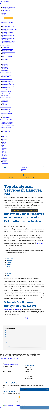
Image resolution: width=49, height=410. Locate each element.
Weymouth (5, 163)
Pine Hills (4, 154)
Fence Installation (6, 93)
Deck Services (5, 29)
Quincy (4, 157)
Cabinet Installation (7, 50)
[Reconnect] (42, 389)
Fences (4, 34)
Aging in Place (5, 25)
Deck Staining (5, 68)
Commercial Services (7, 28)
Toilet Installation (6, 117)
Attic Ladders (5, 47)
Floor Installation (6, 100)
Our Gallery (5, 14)
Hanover (4, 142)
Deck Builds (5, 64)
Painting (4, 38)
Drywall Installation (6, 75)
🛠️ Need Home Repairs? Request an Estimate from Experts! (25, 178)
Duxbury (4, 141)
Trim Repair (5, 58)
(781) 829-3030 (25, 175)
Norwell (4, 151)
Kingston (4, 146)
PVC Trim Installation (7, 56)
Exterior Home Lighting (7, 81)
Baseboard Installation (7, 49)
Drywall (4, 31)
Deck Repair (5, 67)
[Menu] (5, 167)
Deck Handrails (5, 66)
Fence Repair (5, 95)
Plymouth (4, 155)
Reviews (4, 13)
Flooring (4, 35)
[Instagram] (19, 405)
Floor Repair (5, 101)
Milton (3, 149)
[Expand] (46, 389)
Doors (3, 53)
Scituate (4, 161)
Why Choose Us (6, 10)
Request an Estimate (17, 318)
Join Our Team (28, 376)
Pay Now (43, 167)
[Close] (48, 389)
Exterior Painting (6, 109)
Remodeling (5, 41)
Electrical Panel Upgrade (8, 84)
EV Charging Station (7, 89)
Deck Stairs (5, 70)
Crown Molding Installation (8, 52)
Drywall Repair (5, 76)
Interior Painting (6, 111)
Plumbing (4, 39)
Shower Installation (6, 116)
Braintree (4, 136)
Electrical (4, 32)
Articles (4, 11)
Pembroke (4, 152)
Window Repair (5, 59)
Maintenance (5, 36)
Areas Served (5, 9)
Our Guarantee (29, 378)
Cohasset (4, 139)
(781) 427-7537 (39, 243)
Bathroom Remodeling (7, 122)
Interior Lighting (6, 83)
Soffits (3, 55)
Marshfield (4, 148)
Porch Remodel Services (8, 125)
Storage (4, 42)
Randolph (4, 158)
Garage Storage (6, 131)
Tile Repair (4, 104)
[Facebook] (17, 405)
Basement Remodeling (7, 123)
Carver (4, 138)
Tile (3, 103)
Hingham (4, 143)
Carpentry (4, 26)
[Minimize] (44, 389)
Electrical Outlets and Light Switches (10, 86)
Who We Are (28, 371)
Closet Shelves (5, 130)
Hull (3, 145)
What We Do (5, 7)
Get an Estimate (8, 18)
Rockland (4, 160)
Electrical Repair (6, 87)
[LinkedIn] (18, 405)
